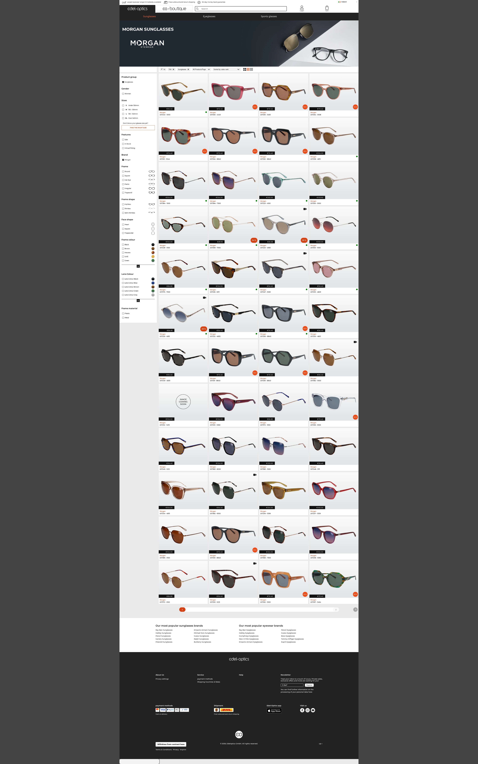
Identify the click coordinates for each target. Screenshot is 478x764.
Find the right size (138, 128)
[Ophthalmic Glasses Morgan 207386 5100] (183, 534)
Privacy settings (162, 679)
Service (200, 675)
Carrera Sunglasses (164, 639)
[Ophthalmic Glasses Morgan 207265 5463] (283, 90)
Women (128, 94)
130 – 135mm (132, 110)
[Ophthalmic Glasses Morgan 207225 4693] (283, 223)
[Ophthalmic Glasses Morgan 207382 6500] (233, 489)
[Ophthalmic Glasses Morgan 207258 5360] (333, 534)
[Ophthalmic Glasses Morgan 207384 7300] (233, 179)
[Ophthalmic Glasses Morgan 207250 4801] (333, 312)
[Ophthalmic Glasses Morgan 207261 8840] (233, 356)
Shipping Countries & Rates (208, 682)
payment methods (205, 679)
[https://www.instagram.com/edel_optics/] (307, 710)
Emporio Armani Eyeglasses (251, 642)
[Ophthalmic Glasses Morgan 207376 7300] (183, 268)
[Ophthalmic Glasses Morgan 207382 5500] (333, 356)
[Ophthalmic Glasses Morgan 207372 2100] (183, 578)
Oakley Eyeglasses (246, 633)
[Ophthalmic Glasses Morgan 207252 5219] (183, 401)
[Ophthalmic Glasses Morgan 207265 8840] (283, 356)
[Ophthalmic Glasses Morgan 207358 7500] (233, 223)
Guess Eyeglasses (288, 633)
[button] (137, 9)
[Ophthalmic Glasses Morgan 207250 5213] (233, 578)
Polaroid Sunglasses (164, 642)
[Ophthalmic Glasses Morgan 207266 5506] (333, 401)
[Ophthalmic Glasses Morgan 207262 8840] (283, 135)
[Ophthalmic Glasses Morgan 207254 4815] (183, 489)
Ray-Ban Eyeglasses (247, 630)
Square (127, 176)
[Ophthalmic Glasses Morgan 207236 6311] (233, 268)
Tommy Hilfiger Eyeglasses (292, 639)
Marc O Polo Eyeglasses (249, 639)
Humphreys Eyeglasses (249, 636)
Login (302, 11)
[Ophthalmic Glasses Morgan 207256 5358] (283, 489)
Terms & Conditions (164, 750)
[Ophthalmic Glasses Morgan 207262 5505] (283, 578)
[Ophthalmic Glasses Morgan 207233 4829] (333, 268)
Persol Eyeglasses (288, 630)
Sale (126, 140)
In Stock (128, 144)
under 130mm (132, 105)
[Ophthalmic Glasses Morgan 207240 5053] (183, 90)
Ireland (344, 2)
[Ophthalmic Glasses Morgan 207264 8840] (233, 135)
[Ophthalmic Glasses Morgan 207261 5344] (183, 135)
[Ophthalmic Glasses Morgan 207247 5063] (283, 268)
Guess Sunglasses (201, 636)
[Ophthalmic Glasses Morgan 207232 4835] (233, 312)
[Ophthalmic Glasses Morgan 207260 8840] (283, 312)
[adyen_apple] (177, 710)
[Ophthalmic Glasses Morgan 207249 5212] (183, 445)
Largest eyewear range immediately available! (144, 2)
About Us (160, 675)
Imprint (183, 750)
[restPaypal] (170, 710)
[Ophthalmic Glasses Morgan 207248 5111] (333, 445)
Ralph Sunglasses (201, 639)
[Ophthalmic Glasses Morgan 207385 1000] (283, 445)
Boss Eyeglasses (288, 636)
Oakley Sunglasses (163, 633)
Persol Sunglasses (163, 636)
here (310, 692)
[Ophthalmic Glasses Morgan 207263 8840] (233, 534)
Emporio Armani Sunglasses (206, 630)
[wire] (184, 710)
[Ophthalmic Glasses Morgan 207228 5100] (183, 223)
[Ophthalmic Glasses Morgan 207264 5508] (333, 90)
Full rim (128, 204)
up (320, 744)
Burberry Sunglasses (202, 642)
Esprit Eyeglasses (288, 642)
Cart (327, 11)
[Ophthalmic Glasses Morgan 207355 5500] (333, 179)
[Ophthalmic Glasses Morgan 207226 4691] (183, 312)
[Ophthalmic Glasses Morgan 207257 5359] (333, 489)
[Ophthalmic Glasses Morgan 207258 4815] (333, 135)
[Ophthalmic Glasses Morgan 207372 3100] (283, 401)
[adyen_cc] (157, 710)
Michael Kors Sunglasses (204, 633)
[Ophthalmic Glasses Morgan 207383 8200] (233, 445)
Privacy (176, 750)
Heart (127, 224)
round (127, 171)
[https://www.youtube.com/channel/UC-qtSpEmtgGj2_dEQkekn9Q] (313, 710)
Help (241, 675)
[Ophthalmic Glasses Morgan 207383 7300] (283, 534)
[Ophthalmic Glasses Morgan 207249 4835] (183, 356)
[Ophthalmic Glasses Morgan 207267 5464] (333, 578)
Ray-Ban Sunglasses (164, 630)
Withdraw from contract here (170, 744)
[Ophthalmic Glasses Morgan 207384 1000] (183, 179)
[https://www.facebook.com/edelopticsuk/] (302, 710)
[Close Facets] (138, 69)
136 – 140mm (132, 114)
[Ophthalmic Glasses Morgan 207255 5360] (233, 401)
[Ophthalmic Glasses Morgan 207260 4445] (233, 90)
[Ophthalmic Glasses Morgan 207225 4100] (283, 179)
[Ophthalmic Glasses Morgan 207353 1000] (333, 223)
